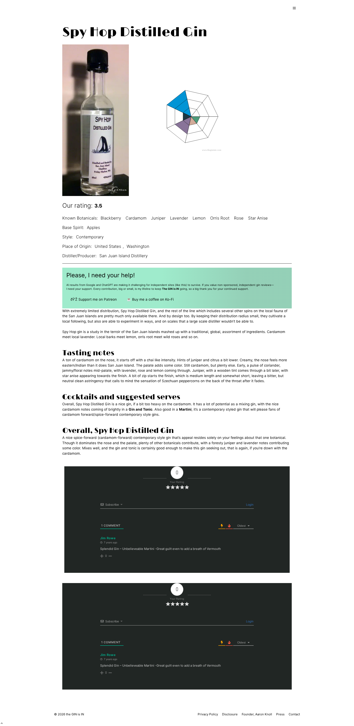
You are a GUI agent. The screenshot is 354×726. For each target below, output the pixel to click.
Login (249, 504)
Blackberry (111, 218)
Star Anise (258, 218)
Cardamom (136, 218)
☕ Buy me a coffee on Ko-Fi (150, 299)
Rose (239, 218)
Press (280, 714)
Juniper (158, 218)
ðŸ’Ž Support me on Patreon (93, 299)
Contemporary (90, 236)
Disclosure (230, 714)
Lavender (179, 218)
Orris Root (219, 218)
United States (108, 246)
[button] (1, 723)
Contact (294, 714)
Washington (138, 246)
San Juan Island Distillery (123, 255)
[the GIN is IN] (71, 8)
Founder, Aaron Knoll (257, 714)
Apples (93, 227)
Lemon (199, 218)
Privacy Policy (208, 714)
